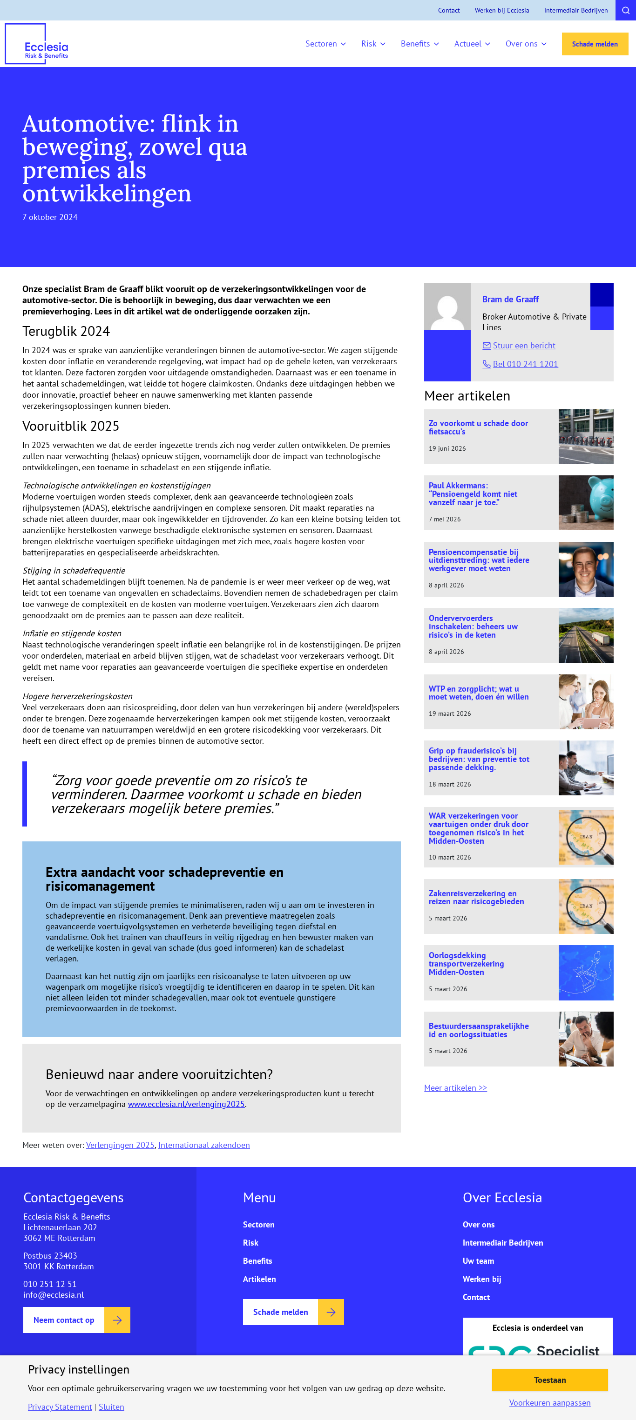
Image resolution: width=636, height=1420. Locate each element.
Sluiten (111, 1407)
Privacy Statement (60, 1407)
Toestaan (550, 1379)
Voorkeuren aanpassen (550, 1403)
